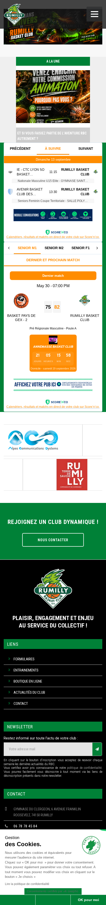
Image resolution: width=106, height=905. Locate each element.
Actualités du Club (29, 692)
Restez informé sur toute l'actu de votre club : (41, 738)
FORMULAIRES (24, 659)
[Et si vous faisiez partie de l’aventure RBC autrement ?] (53, 126)
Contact (21, 703)
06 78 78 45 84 (25, 826)
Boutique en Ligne (28, 681)
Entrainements (26, 670)
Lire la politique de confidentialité (27, 884)
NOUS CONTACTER (53, 540)
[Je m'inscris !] (97, 749)
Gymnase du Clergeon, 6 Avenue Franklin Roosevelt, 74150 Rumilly (47, 812)
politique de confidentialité (84, 768)
